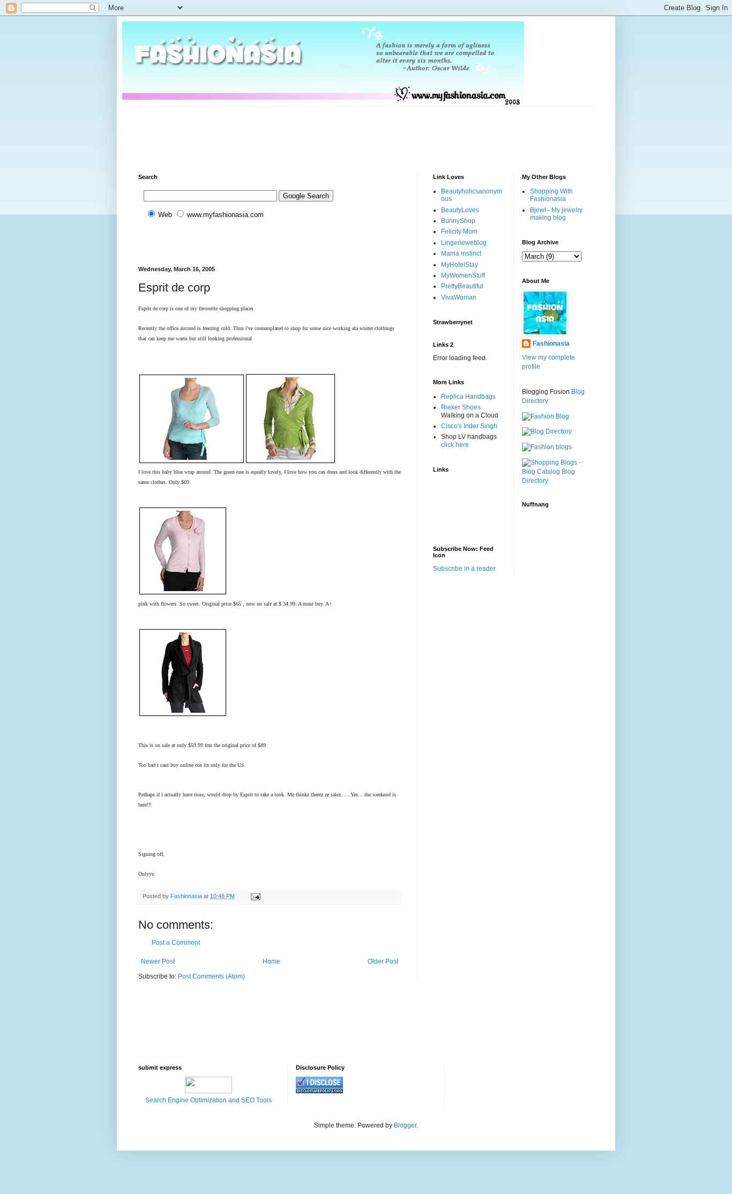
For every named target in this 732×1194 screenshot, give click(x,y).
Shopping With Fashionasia (551, 195)
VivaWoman (458, 297)
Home (271, 961)
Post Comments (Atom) (211, 976)
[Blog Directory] (547, 431)
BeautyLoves (460, 210)
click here (455, 445)
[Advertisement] (333, 131)
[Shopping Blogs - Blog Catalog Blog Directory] (558, 480)
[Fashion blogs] (547, 447)
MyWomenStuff (463, 275)
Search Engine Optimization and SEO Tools (208, 1100)
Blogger (405, 1125)
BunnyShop (458, 221)
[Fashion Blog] (545, 416)
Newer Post (158, 961)
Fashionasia (551, 343)
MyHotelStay (459, 264)
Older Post (383, 961)
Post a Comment (176, 942)
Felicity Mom (459, 231)
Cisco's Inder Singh (469, 426)
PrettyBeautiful (462, 286)
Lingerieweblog (464, 243)
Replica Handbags (468, 396)
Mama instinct (461, 253)
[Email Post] (255, 896)
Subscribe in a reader (464, 568)
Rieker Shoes (461, 407)
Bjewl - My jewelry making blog (556, 213)
